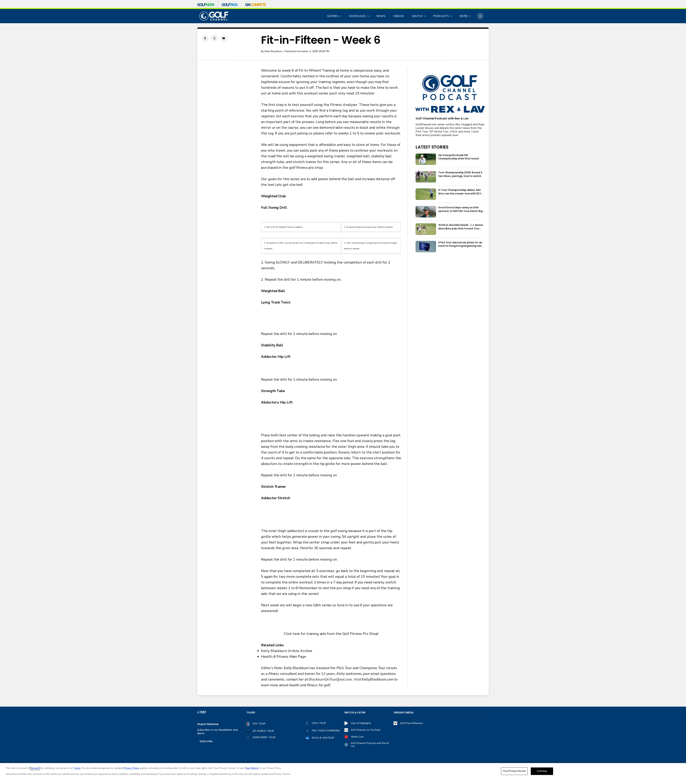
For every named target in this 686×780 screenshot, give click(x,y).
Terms (77, 768)
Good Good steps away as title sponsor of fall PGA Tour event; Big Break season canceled (460, 209)
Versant (34, 768)
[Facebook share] (205, 38)
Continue (542, 771)
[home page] (213, 16)
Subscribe (206, 741)
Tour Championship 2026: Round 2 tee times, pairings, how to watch (460, 174)
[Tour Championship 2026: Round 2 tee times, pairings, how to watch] (426, 176)
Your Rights (252, 768)
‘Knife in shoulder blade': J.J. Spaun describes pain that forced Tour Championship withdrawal (460, 226)
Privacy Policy (131, 768)
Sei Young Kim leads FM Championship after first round (458, 157)
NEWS (380, 16)
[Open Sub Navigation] (341, 16)
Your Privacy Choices (514, 771)
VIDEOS (398, 16)
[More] (480, 16)
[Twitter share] (214, 38)
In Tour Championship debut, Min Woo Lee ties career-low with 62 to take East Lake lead (460, 191)
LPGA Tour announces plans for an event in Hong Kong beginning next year (460, 244)
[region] (343, 771)
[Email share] (223, 38)
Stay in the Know (207, 724)
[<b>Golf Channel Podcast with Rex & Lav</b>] (450, 94)
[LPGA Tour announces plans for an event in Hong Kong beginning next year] (426, 246)
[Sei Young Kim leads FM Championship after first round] (426, 159)
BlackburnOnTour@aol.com (330, 679)
